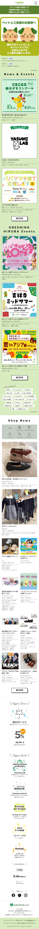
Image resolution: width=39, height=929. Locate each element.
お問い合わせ (31, 923)
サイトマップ (7, 920)
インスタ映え (30, 396)
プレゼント (19, 396)
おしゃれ (9, 393)
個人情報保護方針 (29, 920)
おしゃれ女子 (27, 393)
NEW (8, 390)
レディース (31, 399)
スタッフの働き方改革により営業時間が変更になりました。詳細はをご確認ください (19, 9)
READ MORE (33, 70)
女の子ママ (28, 403)
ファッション (8, 396)
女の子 (18, 406)
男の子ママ (8, 406)
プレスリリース (8, 923)
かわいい (28, 390)
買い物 (9, 403)
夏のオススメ (22, 409)
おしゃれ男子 (7, 399)
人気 (18, 393)
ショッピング (18, 390)
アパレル (17, 403)
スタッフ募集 (16, 923)
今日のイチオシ (28, 406)
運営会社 (23, 923)
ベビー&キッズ (20, 399)
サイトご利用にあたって (17, 920)
